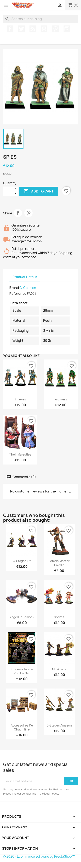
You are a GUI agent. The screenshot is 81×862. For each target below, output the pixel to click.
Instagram (67, 28)
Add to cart (38, 191)
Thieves (20, 399)
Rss (32, 28)
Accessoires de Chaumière (22, 727)
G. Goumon (28, 288)
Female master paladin (59, 563)
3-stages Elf (22, 561)
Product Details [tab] (24, 277)
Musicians (59, 669)
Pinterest (55, 28)
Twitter (21, 28)
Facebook (10, 28)
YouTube (44, 28)
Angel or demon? (22, 617)
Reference (17, 293)
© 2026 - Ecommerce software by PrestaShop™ (39, 856)
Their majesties (20, 454)
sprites (59, 617)
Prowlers (60, 399)
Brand (14, 288)
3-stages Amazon (59, 725)
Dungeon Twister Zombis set (22, 671)
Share (18, 213)
